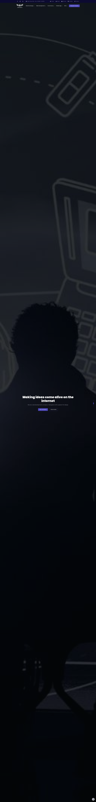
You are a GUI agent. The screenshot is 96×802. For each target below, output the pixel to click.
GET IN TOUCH (43, 409)
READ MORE (53, 409)
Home (52, 1)
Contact (77, 1)
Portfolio (71, 1)
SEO (65, 5)
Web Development (40, 5)
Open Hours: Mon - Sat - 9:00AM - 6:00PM (35, 1)
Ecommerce (50, 5)
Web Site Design (29, 5)
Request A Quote (74, 5)
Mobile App (58, 5)
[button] (93, 401)
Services (64, 1)
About (58, 1)
